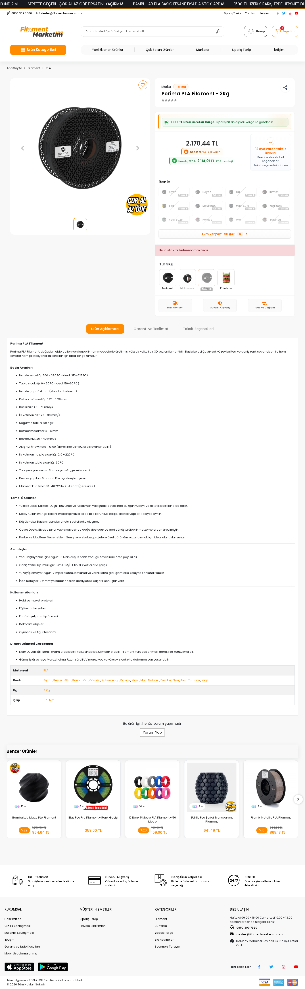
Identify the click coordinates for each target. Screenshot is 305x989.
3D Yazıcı (161, 926)
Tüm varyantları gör (225, 234)
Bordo (76, 680)
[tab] (105, 329)
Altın (67, 680)
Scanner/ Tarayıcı (167, 946)
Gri (85, 680)
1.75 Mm (49, 700)
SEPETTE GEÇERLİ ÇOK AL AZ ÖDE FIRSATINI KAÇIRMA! (75, 4)
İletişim (264, 13)
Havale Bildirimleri (93, 926)
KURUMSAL (13, 909)
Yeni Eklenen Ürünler (107, 49)
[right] (298, 799)
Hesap (260, 31)
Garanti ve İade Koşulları (22, 946)
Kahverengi (110, 680)
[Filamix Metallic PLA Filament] (271, 787)
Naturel (153, 680)
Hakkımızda (12, 919)
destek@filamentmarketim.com (259, 934)
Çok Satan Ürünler (160, 49)
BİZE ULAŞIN (239, 909)
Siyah (47, 680)
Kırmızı (125, 680)
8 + (200, 806)
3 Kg (47, 690)
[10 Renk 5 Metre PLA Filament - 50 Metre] (152, 787)
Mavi (135, 680)
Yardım (250, 13)
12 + (23, 806)
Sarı (176, 680)
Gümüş (94, 680)
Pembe (166, 680)
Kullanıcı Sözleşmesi (19, 933)
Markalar (202, 49)
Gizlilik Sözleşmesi (17, 926)
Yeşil (205, 680)
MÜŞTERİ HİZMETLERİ (96, 909)
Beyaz (57, 680)
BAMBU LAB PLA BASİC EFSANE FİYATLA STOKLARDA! (178, 4)
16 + (142, 806)
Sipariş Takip (232, 13)
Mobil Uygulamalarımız (21, 953)
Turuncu (194, 680)
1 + (82, 806)
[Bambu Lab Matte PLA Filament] (34, 787)
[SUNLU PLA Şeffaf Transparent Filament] (211, 787)
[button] (285, 31)
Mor (143, 680)
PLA (46, 670)
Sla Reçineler (164, 940)
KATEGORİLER (166, 909)
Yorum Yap (152, 732)
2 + (260, 806)
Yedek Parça (164, 933)
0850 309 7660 (246, 927)
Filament (161, 919)
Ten (183, 680)
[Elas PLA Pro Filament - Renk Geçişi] (93, 787)
